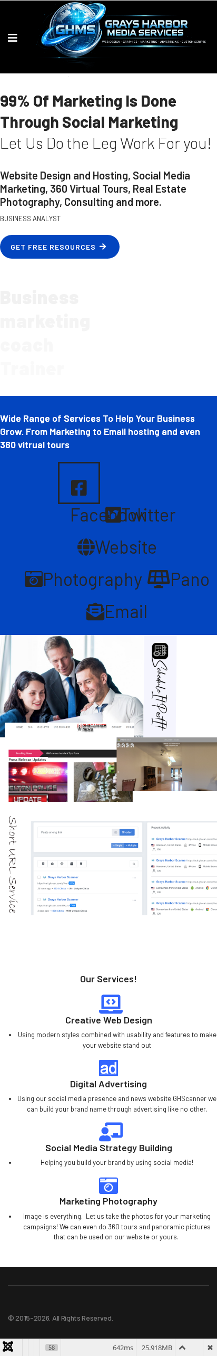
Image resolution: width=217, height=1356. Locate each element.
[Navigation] (12, 37)
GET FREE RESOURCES (53, 246)
